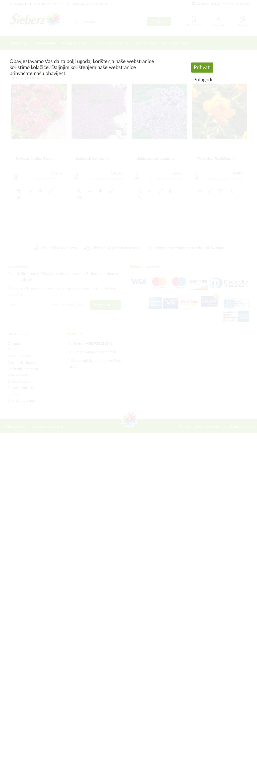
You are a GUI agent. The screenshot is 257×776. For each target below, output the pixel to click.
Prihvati (202, 67)
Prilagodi (202, 79)
